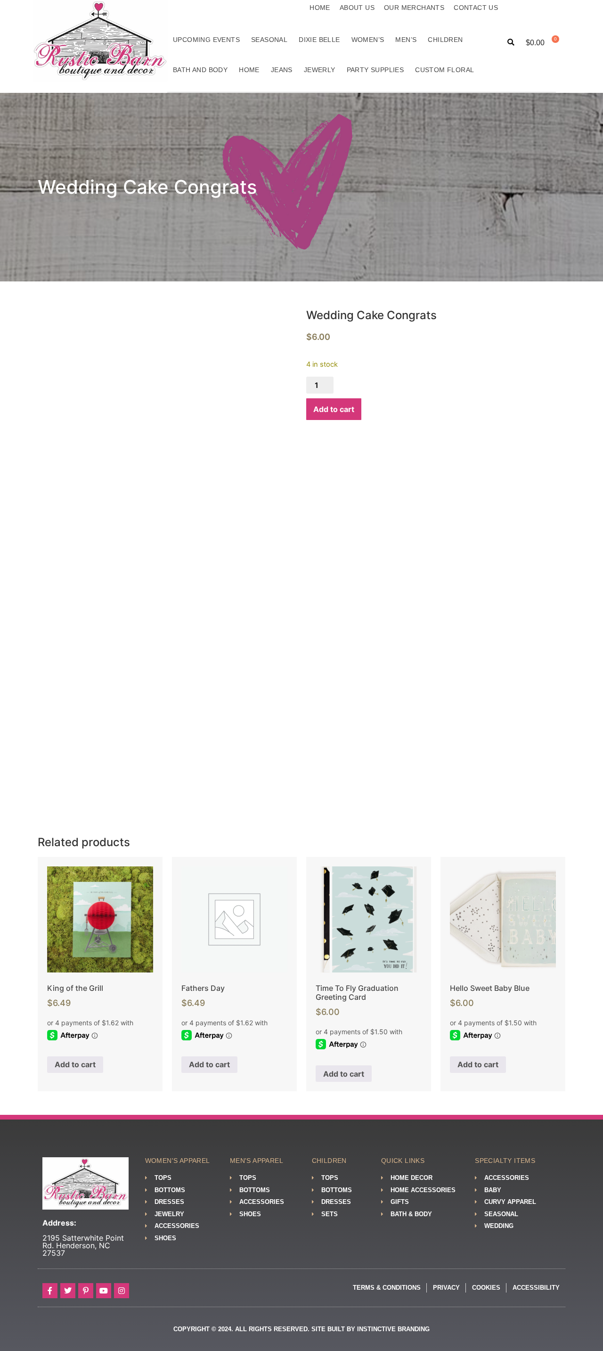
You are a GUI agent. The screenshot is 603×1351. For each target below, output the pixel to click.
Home (320, 7)
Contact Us (476, 7)
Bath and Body (200, 70)
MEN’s (405, 39)
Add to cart (333, 409)
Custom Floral (444, 70)
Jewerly (319, 70)
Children (445, 39)
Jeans (282, 70)
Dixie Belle (319, 39)
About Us (357, 7)
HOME (249, 70)
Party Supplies (375, 70)
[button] (511, 42)
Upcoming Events (206, 39)
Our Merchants (414, 7)
